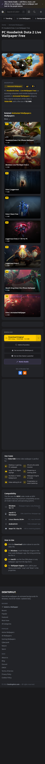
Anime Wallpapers (8, 632)
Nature (4, 646)
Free (34, 91)
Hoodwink (11, 91)
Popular (4, 614)
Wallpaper (28, 91)
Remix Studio (23, 362)
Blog (3, 661)
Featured (5, 617)
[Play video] (22, 65)
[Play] (4, 75)
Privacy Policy (6, 674)
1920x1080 (8, 101)
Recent (4, 610)
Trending (9, 18)
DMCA (4, 668)
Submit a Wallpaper (11, 607)
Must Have (5, 620)
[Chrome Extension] (20, 373)
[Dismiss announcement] (42, 4)
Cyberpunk (5, 642)
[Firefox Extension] (25, 373)
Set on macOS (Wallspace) (23, 350)
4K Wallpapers (7, 636)
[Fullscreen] (40, 75)
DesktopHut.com (13, 684)
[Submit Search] (34, 11)
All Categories (6, 624)
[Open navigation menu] (40, 11)
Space (4, 649)
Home (4, 25)
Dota (17, 91)
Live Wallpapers (24, 18)
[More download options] (38, 338)
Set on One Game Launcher (24, 356)
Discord (4, 664)
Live (22, 91)
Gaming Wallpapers (9, 639)
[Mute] (36, 75)
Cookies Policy (7, 678)
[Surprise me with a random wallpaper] (29, 11)
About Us (5, 658)
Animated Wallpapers (16, 25)
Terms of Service (7, 671)
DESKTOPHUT (9, 592)
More (6, 119)
